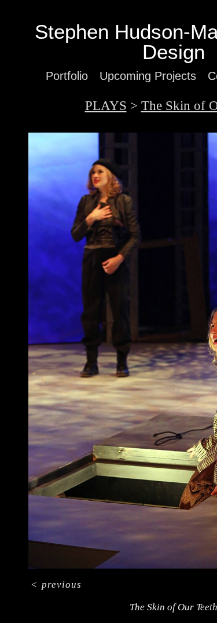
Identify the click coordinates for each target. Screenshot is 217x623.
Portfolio (67, 75)
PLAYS (106, 105)
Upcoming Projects (148, 75)
